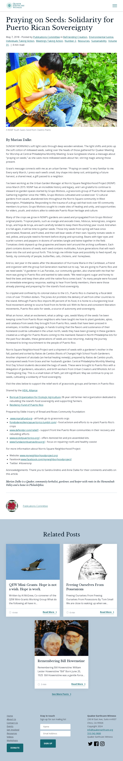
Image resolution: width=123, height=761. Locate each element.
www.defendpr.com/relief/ (24, 430)
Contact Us (12, 722)
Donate (15, 747)
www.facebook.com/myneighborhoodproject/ (46, 459)
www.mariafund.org (21, 418)
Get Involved (13, 729)
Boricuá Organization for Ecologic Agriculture (35, 397)
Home (10, 715)
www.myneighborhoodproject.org (39, 455)
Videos (10, 736)
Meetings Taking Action (49, 41)
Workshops (12, 740)
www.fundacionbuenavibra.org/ (27, 441)
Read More (48, 612)
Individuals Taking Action (20, 41)
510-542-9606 (94, 733)
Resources (84, 41)
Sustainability (98, 41)
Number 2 (70, 41)
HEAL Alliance (29, 390)
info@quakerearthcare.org (100, 729)
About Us (11, 719)
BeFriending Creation (75, 37)
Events (10, 726)
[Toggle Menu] (114, 5)
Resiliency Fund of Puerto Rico (26, 405)
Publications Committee (46, 37)
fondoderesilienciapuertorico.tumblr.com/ (33, 422)
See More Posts (60, 694)
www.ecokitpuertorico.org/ (25, 438)
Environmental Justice (101, 37)
